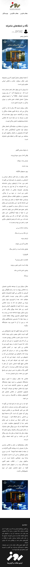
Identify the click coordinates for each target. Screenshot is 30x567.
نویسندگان (5, 14)
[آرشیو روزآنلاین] (15, 10)
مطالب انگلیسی (14, 14)
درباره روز (24, 525)
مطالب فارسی (24, 14)
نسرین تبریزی (18, 31)
